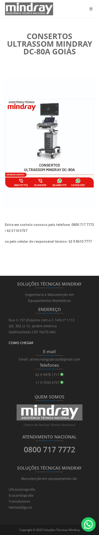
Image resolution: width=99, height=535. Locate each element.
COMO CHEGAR (21, 342)
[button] (88, 524)
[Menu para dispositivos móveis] (91, 8)
